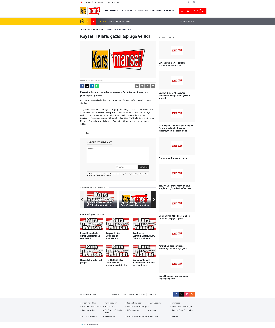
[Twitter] (87, 86)
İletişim (131, 294)
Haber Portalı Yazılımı (91, 325)
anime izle (176, 303)
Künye (124, 294)
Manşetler (88, 2)
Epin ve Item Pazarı (134, 303)
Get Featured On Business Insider (115, 311)
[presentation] (88, 21)
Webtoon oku (110, 316)
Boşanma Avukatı (88, 310)
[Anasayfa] (81, 2)
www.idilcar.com (111, 303)
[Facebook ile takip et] (176, 294)
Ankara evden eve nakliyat (182, 307)
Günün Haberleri (99, 2)
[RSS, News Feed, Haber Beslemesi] (192, 294)
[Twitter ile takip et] (181, 294)
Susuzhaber (156, 11)
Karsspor (143, 11)
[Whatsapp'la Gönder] (97, 86)
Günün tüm (187, 21)
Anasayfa (86, 29)
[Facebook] (82, 86)
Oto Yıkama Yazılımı (89, 316)
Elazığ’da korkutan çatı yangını (119, 21)
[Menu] (182, 11)
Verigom (153, 310)
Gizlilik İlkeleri (140, 294)
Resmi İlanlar (129, 11)
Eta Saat (175, 316)
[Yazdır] (137, 86)
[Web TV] (188, 2)
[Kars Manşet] (90, 11)
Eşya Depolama (155, 303)
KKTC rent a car (133, 310)
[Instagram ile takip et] (186, 294)
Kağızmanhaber (112, 11)
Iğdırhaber (169, 11)
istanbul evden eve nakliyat (137, 307)
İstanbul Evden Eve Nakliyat (182, 310)
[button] (142, 86)
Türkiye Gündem (98, 29)
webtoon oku (110, 307)
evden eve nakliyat (89, 303)
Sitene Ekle (115, 2)
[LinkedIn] (92, 86)
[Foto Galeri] (193, 2)
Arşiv (108, 2)
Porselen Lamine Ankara (91, 307)
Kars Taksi (154, 316)
